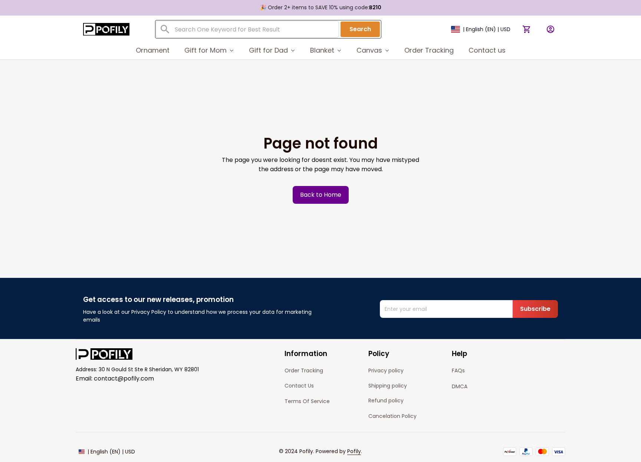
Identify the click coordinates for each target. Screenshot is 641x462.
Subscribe (535, 309)
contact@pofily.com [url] (124, 378)
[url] (354, 452)
